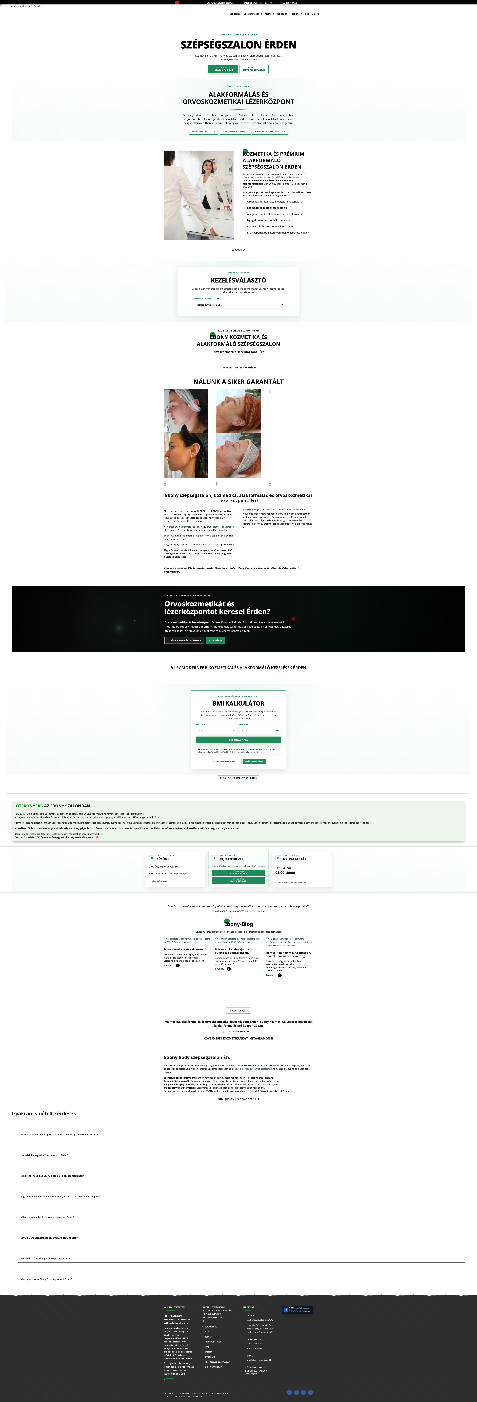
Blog (306, 14)
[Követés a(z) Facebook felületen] (166, 3)
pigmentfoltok (203, 535)
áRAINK (208, 1347)
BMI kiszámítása (238, 740)
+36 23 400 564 (238, 872)
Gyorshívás (215, 640)
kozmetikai (171, 526)
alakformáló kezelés (189, 526)
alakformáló (273, 177)
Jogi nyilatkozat (213, 1367)
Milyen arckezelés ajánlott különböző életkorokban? (233, 951)
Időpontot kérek (254, 761)
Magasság (244, 725)
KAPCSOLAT (238, 250)
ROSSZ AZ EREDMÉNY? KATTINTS (238, 777)
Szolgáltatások (251, 14)
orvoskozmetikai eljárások (220, 526)
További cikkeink (238, 1010)
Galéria (315, 14)
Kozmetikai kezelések (203, 131)
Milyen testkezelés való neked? (185, 949)
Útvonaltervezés (254, 69)
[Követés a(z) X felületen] (296, 1392)
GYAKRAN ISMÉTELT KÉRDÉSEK (238, 367)
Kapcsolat (282, 14)
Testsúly (200, 725)
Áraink (268, 14)
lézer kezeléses (291, 177)
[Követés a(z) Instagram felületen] (172, 3)
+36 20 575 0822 (223, 69)
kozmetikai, (249, 177)
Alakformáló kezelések (235, 131)
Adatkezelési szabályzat (217, 1362)
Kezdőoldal (235, 14)
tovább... (169, 965)
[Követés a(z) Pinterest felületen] (177, 3)
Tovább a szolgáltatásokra (184, 640)
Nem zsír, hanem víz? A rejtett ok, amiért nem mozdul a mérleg (288, 954)
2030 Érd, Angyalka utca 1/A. (220, 2)
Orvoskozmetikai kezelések (270, 131)
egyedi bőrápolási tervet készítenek (253, 1068)
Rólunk (295, 14)
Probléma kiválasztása (207, 299)
